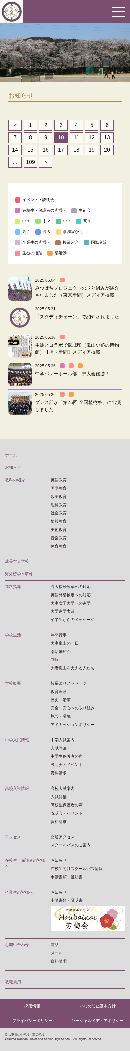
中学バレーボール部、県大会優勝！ (72, 373)
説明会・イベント (67, 764)
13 (107, 137)
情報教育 (59, 521)
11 (76, 137)
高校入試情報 (17, 788)
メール (57, 953)
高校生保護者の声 (67, 805)
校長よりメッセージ (69, 683)
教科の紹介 (15, 480)
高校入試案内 (63, 788)
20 (107, 150)
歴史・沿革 (61, 700)
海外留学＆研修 (19, 574)
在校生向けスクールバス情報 (77, 868)
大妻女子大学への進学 (71, 603)
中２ (47, 221)
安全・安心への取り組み (73, 708)
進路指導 (13, 586)
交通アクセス (63, 837)
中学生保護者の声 (67, 756)
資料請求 (59, 773)
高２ (26, 231)
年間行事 (59, 635)
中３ (67, 221)
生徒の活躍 (32, 253)
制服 (55, 659)
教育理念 (59, 691)
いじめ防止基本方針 (98, 1006)
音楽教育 (59, 538)
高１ (87, 221)
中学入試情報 (17, 740)
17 (61, 150)
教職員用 (13, 982)
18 (76, 150)
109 (30, 162)
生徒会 (85, 210)
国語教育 (59, 488)
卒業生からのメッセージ (73, 619)
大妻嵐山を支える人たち (73, 668)
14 (15, 150)
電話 (55, 944)
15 (30, 150)
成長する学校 (17, 561)
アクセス (13, 837)
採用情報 (32, 1006)
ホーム (11, 455)
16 (46, 150)
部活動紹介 (61, 651)
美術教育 (59, 529)
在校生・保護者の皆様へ (44, 210)
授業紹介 (71, 242)
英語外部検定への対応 (71, 595)
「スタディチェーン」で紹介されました (77, 316)
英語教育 (59, 480)
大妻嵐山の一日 (65, 643)
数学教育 (59, 496)
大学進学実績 (63, 611)
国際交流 (99, 242)
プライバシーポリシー (32, 1020)
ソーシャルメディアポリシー (98, 1020)
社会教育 (59, 513)
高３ (47, 231)
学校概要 (13, 683)
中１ (26, 221)
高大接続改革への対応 (71, 586)
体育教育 (59, 546)
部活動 (61, 253)
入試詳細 (59, 748)
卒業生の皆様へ (36, 242)
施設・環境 (61, 716)
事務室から (73, 231)
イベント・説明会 (38, 199)
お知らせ (13, 467)
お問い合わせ (17, 944)
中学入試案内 (63, 740)
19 (92, 150)
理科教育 (59, 505)
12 (92, 137)
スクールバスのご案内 (71, 845)
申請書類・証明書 (67, 877)
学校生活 (13, 635)
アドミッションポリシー (73, 724)
